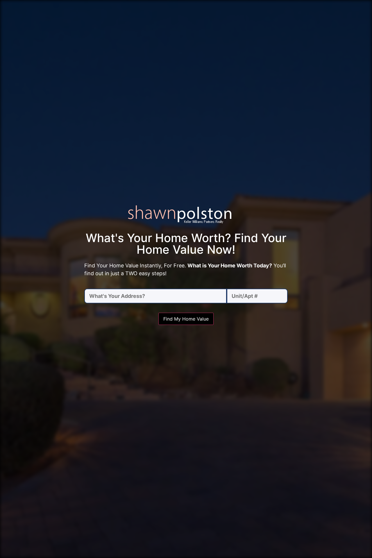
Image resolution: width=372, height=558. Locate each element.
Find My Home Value (186, 319)
